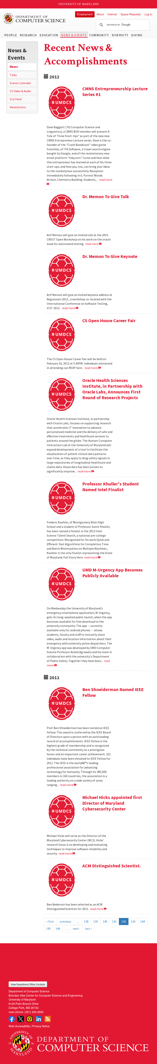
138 (86, 921)
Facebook (12, 1019)
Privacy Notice (41, 1026)
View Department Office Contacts (28, 984)
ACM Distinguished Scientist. (111, 866)
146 (58, 928)
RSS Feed (48, 1019)
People (10, 35)
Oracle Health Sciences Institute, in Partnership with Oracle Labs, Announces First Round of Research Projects (112, 389)
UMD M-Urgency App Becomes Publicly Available (112, 573)
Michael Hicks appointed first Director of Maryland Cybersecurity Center (112, 803)
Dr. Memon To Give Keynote (109, 256)
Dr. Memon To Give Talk (105, 197)
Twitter (21, 1019)
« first (50, 921)
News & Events (74, 35)
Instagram (30, 1019)
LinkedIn (39, 1019)
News (14, 67)
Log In (148, 14)
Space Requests (131, 14)
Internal (112, 14)
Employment (84, 14)
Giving (136, 35)
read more (92, 244)
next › (76, 928)
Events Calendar (20, 83)
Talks (13, 75)
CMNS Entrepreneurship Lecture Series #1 (115, 91)
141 (114, 921)
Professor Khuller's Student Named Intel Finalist (110, 487)
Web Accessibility (19, 1026)
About (100, 14)
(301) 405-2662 (34, 1012)
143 (133, 921)
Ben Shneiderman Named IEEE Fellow (113, 692)
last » (88, 928)
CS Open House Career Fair (109, 320)
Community (99, 35)
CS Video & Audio (20, 91)
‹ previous (65, 921)
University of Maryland (78, 4)
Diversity (120, 35)
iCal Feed (15, 99)
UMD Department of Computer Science (34, 18)
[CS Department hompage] (78, 1042)
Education (49, 35)
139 (95, 921)
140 (105, 921)
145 (48, 928)
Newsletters (18, 107)
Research (28, 35)
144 (142, 921)
